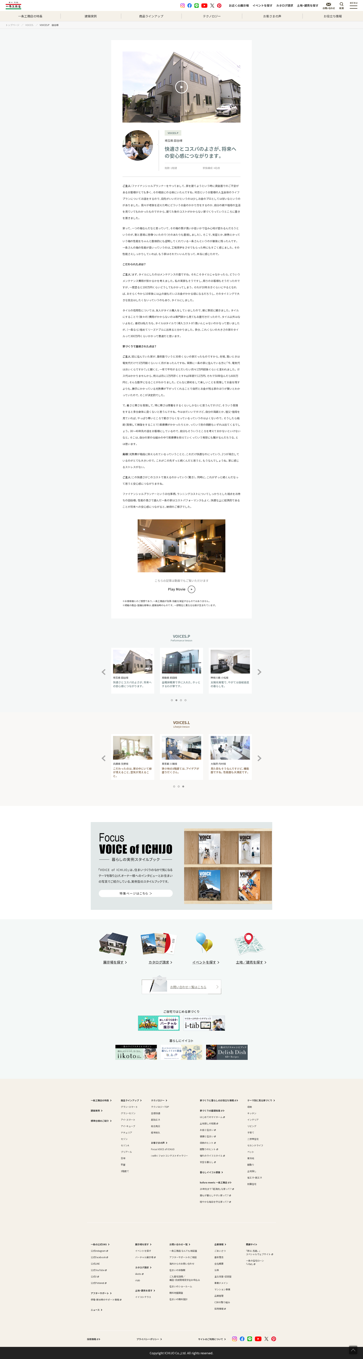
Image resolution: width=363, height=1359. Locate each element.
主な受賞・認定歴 (222, 1276)
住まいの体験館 (177, 1270)
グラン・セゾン (128, 1113)
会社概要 (218, 1263)
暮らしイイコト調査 (210, 1172)
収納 (249, 1106)
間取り (250, 1164)
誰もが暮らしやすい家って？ (214, 1195)
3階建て (125, 1171)
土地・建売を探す (307, 5)
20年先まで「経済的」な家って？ (216, 1188)
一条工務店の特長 (30, 16)
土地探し (251, 1171)
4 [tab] (186, 701)
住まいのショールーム (180, 1286)
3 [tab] (181, 701)
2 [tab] (177, 701)
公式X (94, 1276)
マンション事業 (222, 1289)
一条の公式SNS (99, 1244)
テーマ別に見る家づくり (259, 1100)
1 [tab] (172, 701)
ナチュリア (126, 1132)
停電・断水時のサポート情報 (105, 1299)
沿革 (216, 1270)
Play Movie (176, 589)
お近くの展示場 (239, 5)
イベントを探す (262, 5)
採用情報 (218, 1308)
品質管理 (218, 1295)
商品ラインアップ (151, 16)
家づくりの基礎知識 (210, 1110)
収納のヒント (206, 1142)
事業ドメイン (221, 1282)
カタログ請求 (284, 5)
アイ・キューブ (128, 1126)
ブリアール (126, 1151)
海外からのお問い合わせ (181, 1263)
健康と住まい (206, 1136)
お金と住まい (206, 1129)
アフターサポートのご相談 (183, 1257)
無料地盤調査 (176, 1292)
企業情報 (218, 1244)
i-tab (137, 1280)
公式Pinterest (97, 1282)
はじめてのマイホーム (211, 1117)
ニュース (95, 1309)
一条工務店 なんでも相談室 (183, 1250)
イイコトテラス (143, 1296)
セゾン (124, 1138)
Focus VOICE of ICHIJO (163, 1149)
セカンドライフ (255, 1145)
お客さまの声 (272, 16)
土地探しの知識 (208, 1123)
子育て (250, 1132)
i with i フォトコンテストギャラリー (169, 1155)
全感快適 (155, 1113)
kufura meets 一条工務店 (213, 1182)
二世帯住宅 (253, 1138)
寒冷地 (250, 1158)
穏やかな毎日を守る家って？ (214, 1201)
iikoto (138, 1273)
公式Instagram (98, 1250)
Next (259, 670)
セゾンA (125, 1145)
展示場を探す (142, 1244)
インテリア (253, 1119)
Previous (106, 670)
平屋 (123, 1164)
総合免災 (155, 1126)
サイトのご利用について (210, 1339)
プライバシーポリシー (148, 1339)
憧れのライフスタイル (211, 1155)
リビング (251, 1126)
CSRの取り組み (222, 1302)
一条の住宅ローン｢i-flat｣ (255, 1262)
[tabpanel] (132, 671)
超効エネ (155, 1119)
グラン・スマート (129, 1106)
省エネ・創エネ (254, 1177)
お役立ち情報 (333, 16)
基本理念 (218, 1257)
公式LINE (95, 1263)
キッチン (251, 1113)
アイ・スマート (128, 1119)
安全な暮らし (206, 1162)
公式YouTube (97, 1270)
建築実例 (91, 16)
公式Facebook (98, 1257)
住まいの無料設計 (178, 1299)
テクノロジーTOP (160, 1106)
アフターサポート (100, 1293)
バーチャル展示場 (144, 1257)
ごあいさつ (220, 1250)
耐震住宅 (251, 1184)
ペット (250, 1151)
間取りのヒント (208, 1149)
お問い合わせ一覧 (178, 1244)
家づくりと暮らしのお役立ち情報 (217, 1100)
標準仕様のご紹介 (100, 1120)
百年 (123, 1158)
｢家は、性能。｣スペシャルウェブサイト (258, 1252)
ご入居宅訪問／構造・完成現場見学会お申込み (184, 1278)
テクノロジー (212, 16)
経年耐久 (155, 1132)
